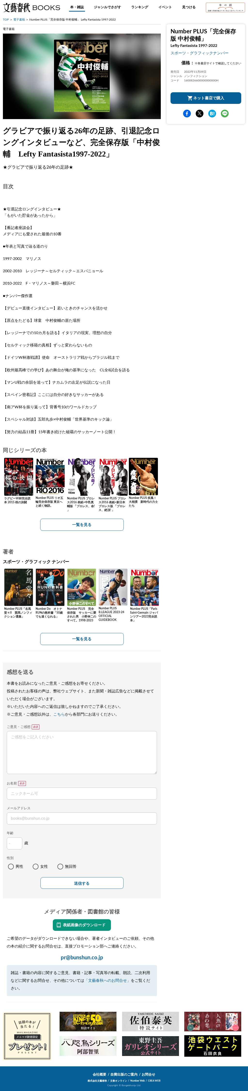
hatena (212, 113)
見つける (189, 7)
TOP (6, 19)
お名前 (12, 783)
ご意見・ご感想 (19, 727)
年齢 (10, 833)
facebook (187, 113)
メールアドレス (19, 808)
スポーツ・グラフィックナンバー (199, 53)
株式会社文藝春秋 (97, 1081)
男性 (19, 866)
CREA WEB (154, 1081)
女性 (44, 866)
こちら (59, 714)
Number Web (137, 1081)
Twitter (199, 113)
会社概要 (99, 1074)
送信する (82, 883)
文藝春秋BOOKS (31, 7)
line (225, 113)
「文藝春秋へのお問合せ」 (107, 981)
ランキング (139, 7)
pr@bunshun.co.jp (82, 957)
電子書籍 (19, 19)
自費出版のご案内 (124, 1074)
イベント (165, 7)
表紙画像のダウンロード (84, 925)
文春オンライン (118, 1081)
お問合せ (148, 1074)
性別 (10, 858)
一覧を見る (82, 525)
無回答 (71, 866)
